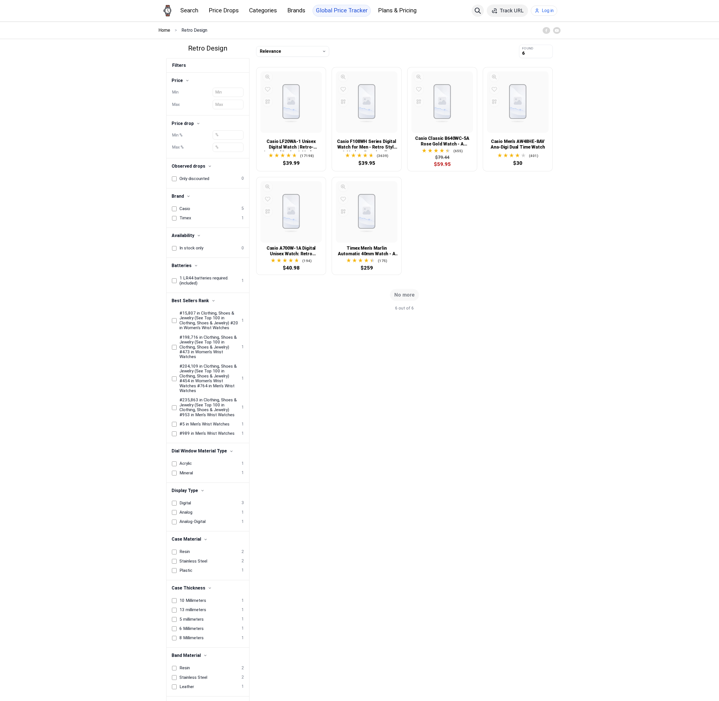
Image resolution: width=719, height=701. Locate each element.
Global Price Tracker (342, 10)
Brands (296, 10)
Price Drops (224, 10)
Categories (263, 10)
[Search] (478, 10)
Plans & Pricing (397, 10)
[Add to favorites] (268, 89)
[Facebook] (546, 30)
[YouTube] (557, 30)
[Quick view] (268, 77)
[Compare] (268, 102)
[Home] (167, 10)
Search (189, 10)
